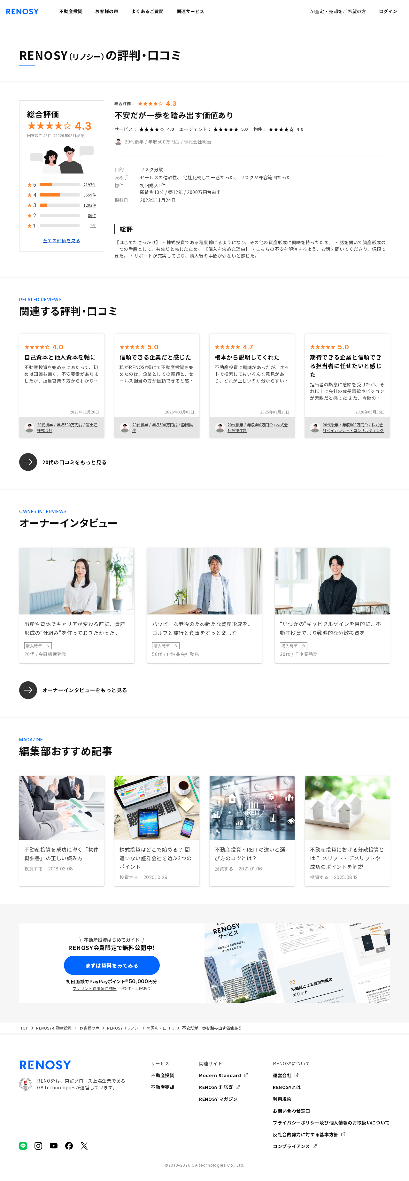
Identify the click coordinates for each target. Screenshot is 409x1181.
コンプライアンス (291, 1146)
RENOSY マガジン (218, 1099)
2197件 (89, 185)
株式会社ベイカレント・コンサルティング (353, 427)
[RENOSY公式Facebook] (69, 1146)
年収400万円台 (260, 424)
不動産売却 (162, 1087)
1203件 (89, 205)
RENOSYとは (287, 1087)
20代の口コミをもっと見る (74, 462)
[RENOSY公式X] (84, 1146)
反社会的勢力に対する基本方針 (305, 1134)
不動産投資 (162, 1075)
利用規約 (282, 1099)
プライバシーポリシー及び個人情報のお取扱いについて (331, 1122)
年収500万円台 (164, 141)
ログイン (388, 11)
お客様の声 (89, 1027)
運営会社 (282, 1075)
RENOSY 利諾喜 (216, 1087)
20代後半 (134, 141)
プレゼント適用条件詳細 (94, 988)
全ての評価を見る (61, 240)
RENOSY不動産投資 (54, 1027)
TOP (24, 1027)
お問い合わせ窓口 (291, 1111)
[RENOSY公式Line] (23, 1146)
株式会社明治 (198, 141)
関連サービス (190, 11)
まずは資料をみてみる (111, 965)
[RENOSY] (72, 1065)
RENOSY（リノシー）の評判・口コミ (140, 1027)
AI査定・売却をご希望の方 (338, 11)
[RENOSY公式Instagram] (38, 1146)
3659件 (89, 195)
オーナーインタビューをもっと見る (84, 690)
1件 (93, 225)
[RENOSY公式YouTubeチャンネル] (54, 1146)
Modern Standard (220, 1075)
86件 (92, 215)
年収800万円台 (355, 424)
